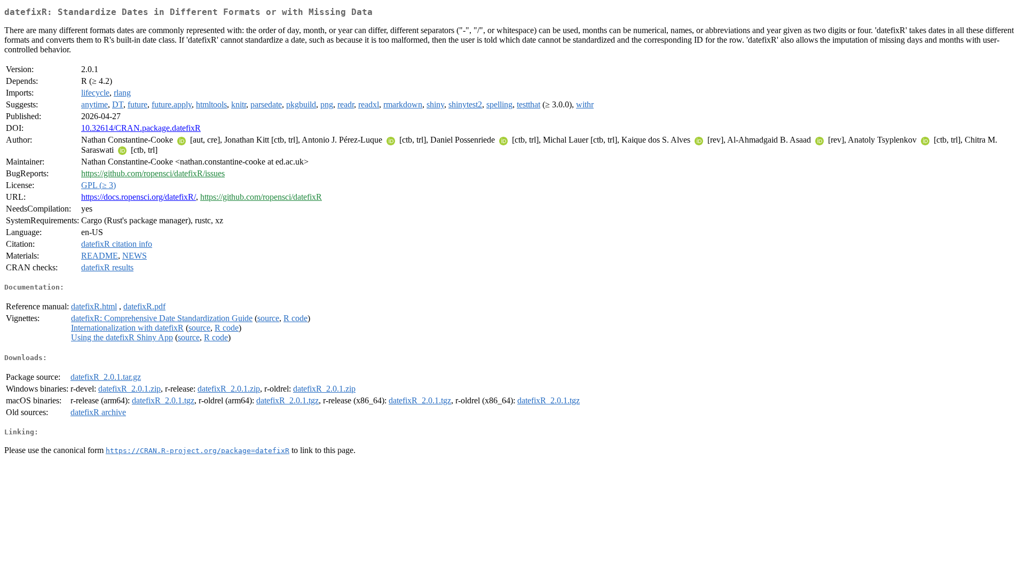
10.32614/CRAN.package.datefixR (141, 127)
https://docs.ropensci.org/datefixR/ (138, 196)
